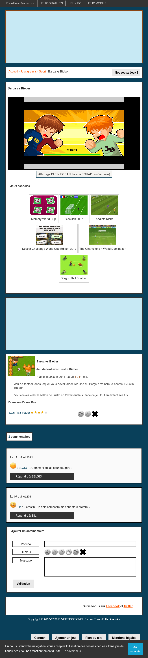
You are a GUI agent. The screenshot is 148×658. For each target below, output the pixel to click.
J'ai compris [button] (135, 649)
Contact (39, 637)
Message (26, 560)
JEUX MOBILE (96, 3)
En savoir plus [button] (72, 651)
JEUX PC (75, 3)
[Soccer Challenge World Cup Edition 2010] (49, 225)
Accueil (13, 71)
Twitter (128, 606)
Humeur (26, 552)
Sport (42, 71)
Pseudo (26, 544)
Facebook (113, 606)
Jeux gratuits (28, 71)
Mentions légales (124, 637)
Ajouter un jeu (65, 637)
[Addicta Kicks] (104, 196)
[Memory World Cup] (43, 196)
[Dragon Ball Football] (74, 255)
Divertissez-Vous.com (20, 3)
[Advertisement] (74, 37)
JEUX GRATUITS (51, 3)
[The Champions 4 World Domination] (103, 225)
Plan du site (93, 637)
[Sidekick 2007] (74, 196)
